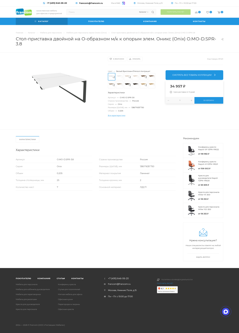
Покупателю (23, 278)
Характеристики (27, 139)
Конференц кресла (67, 284)
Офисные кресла (66, 309)
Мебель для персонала (26, 284)
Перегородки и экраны (69, 304)
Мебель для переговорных (28, 294)
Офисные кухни (65, 299)
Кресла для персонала (26, 309)
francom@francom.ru (91, 3)
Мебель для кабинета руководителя (33, 289)
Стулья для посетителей (69, 289)
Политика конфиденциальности (177, 280)
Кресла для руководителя (28, 304)
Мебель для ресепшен (26, 299)
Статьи (61, 278)
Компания (43, 278)
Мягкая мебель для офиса (70, 294)
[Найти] (152, 12)
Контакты (77, 278)
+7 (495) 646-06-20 (57, 3)
